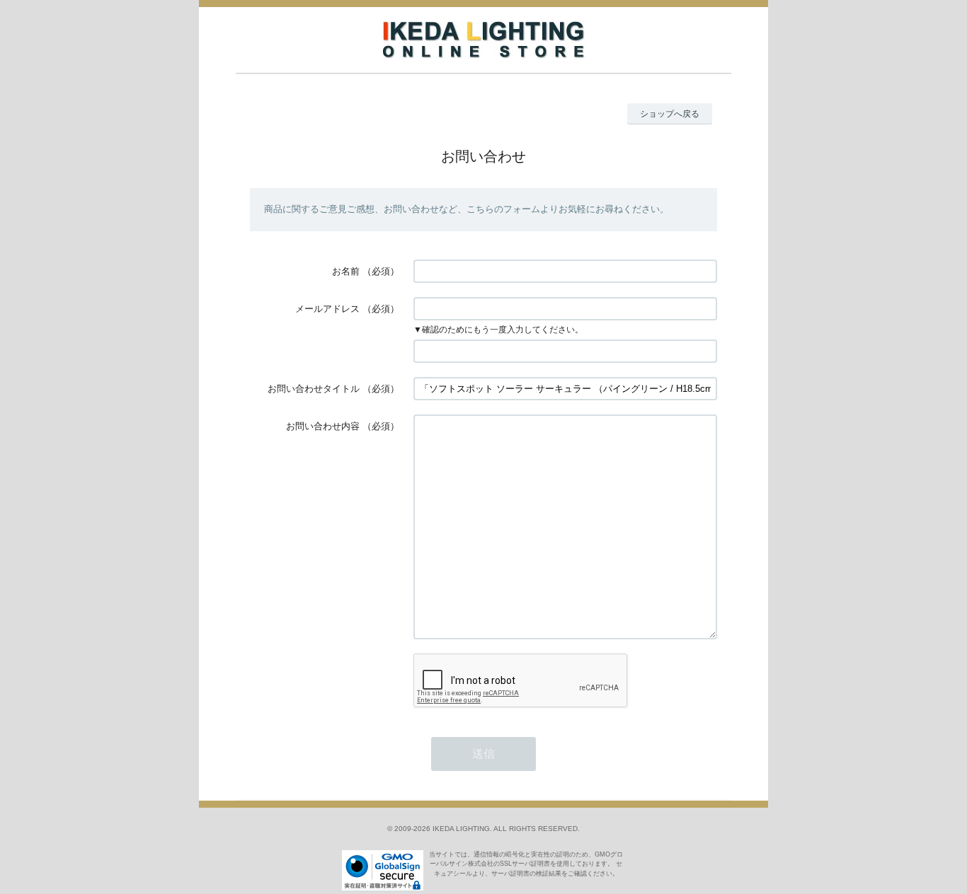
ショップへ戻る (669, 114)
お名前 (346, 271)
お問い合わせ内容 (323, 426)
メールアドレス (327, 308)
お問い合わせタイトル (314, 388)
